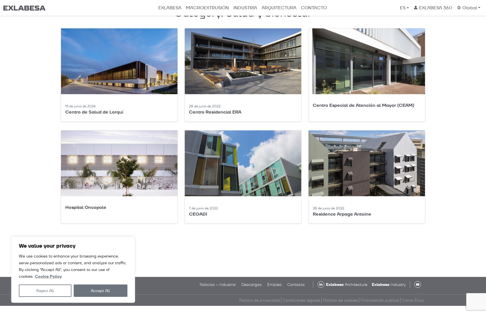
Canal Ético (413, 300)
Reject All (45, 290)
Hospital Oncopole (85, 207)
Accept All (100, 290)
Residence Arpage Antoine (342, 214)
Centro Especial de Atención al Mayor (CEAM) (363, 105)
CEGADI (198, 214)
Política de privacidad (259, 300)
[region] (73, 270)
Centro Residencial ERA (215, 112)
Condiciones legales (301, 300)
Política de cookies (340, 300)
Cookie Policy (48, 276)
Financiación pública (380, 300)
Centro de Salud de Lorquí (94, 112)
